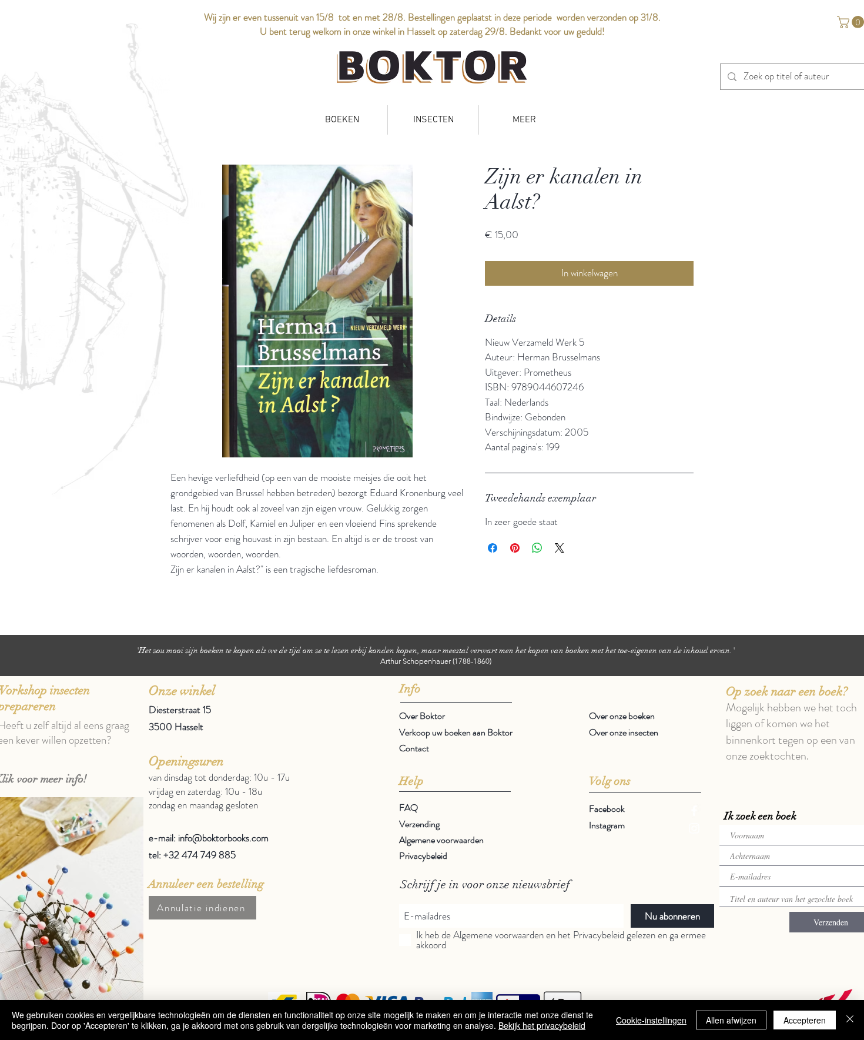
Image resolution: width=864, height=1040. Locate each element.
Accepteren (804, 1020)
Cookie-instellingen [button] (651, 1020)
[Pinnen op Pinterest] (515, 548)
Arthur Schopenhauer (415, 661)
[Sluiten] (850, 1020)
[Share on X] (559, 548)
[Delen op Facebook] (492, 548)
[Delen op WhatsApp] (537, 548)
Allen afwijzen (731, 1020)
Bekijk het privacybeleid (541, 1025)
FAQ (408, 807)
